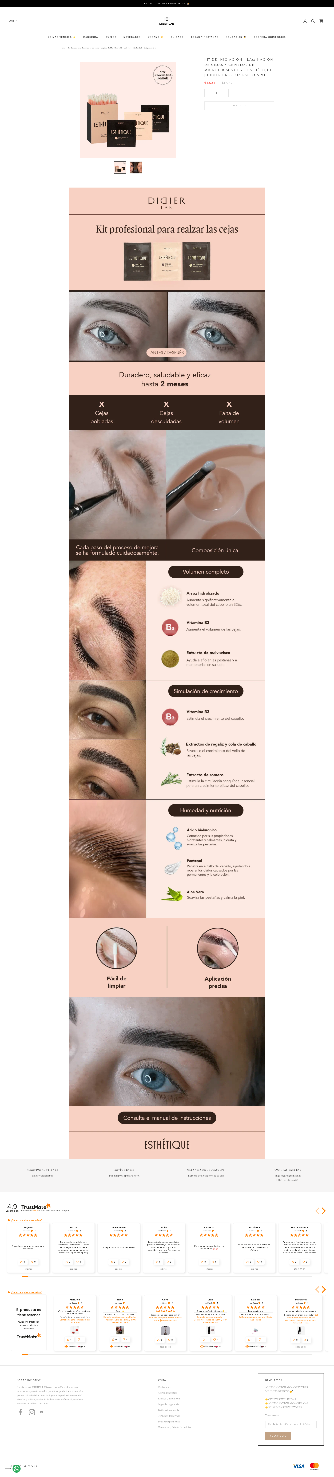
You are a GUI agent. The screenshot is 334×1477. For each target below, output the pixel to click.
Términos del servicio (169, 1416)
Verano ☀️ (156, 37)
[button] (317, 1211)
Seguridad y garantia (168, 1404)
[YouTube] (41, 1412)
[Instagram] (32, 1412)
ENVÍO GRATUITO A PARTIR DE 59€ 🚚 (167, 3)
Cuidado (177, 37)
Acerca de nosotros (167, 1393)
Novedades (132, 37)
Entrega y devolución (169, 1399)
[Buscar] (313, 21)
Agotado (239, 105)
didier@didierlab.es (42, 1175)
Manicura (90, 37)
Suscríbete (278, 1435)
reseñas (51, 1210)
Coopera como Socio (270, 37)
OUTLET (111, 37)
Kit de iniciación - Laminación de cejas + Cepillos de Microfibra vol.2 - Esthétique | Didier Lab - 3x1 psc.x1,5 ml (112, 48)
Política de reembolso (169, 1410)
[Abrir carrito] (321, 21)
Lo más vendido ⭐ (62, 37)
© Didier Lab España (23, 1466)
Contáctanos (164, 1387)
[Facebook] (20, 1412)
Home (63, 48)
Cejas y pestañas (204, 37)
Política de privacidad (169, 1422)
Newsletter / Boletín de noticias (174, 1427)
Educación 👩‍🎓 (236, 37)
